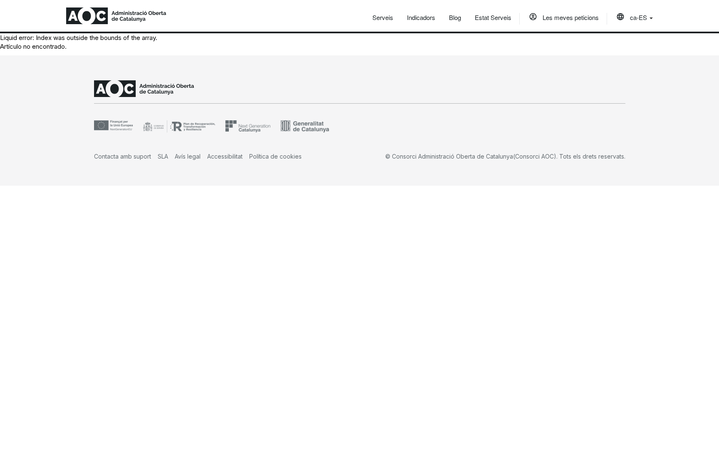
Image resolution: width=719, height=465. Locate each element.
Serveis (382, 17)
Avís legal (188, 156)
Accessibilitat (225, 156)
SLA (163, 156)
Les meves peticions (570, 17)
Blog (455, 17)
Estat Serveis (493, 17)
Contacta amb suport (122, 156)
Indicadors (421, 17)
